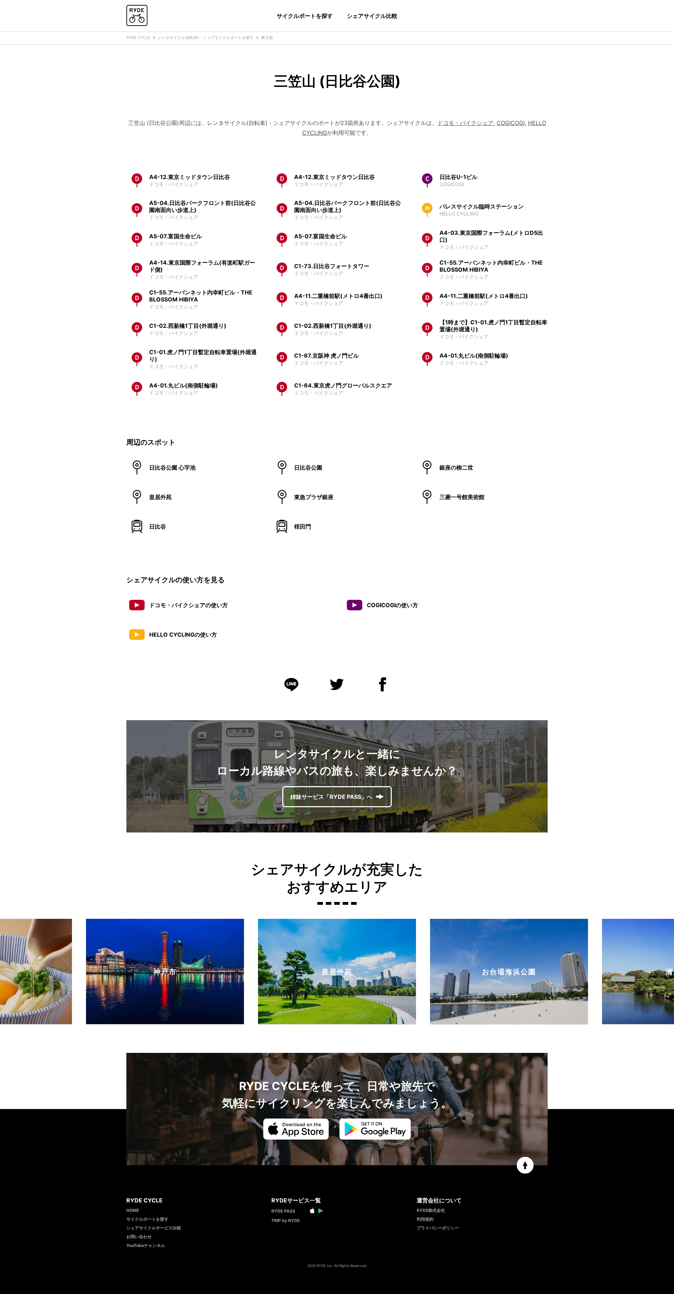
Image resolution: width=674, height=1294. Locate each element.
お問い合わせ (139, 1236)
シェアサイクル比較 (372, 15)
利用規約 (425, 1219)
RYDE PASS (283, 1211)
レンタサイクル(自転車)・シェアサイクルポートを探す (205, 37)
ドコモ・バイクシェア (465, 122)
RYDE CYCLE (138, 37)
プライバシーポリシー (438, 1227)
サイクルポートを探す (305, 15)
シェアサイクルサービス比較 (153, 1227)
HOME (132, 1210)
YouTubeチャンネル (145, 1245)
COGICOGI (511, 122)
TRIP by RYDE (285, 1220)
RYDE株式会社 (431, 1210)
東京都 (267, 37)
